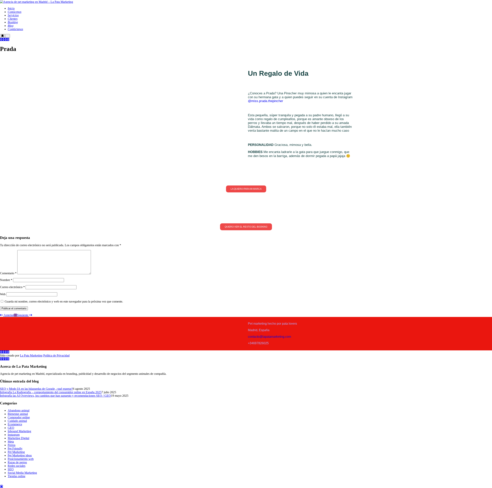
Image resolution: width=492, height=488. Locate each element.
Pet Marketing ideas (20, 455)
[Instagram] (1, 39)
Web (3, 294)
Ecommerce (15, 424)
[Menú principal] (7, 36)
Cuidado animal (17, 420)
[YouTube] (6, 39)
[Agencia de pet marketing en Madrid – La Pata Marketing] (36, 1)
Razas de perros (17, 462)
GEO (11, 427)
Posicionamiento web (21, 459)
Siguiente (23, 315)
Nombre (6, 280)
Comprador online (19, 417)
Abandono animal (18, 410)
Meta (11, 441)
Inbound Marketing (19, 431)
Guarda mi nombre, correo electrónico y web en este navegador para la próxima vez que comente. (64, 301)
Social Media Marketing (22, 472)
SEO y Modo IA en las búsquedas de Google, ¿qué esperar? (36, 388)
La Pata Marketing (31, 355)
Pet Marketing (16, 452)
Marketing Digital (18, 438)
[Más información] (2, 36)
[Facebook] (3, 39)
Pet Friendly (15, 448)
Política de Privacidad (56, 355)
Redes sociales (16, 465)
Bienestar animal (18, 414)
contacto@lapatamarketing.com (269, 336)
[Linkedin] (8, 39)
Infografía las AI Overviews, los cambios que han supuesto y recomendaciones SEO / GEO (55, 395)
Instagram (14, 434)
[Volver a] (15, 315)
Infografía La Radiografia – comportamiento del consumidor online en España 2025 (50, 392)
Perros (11, 445)
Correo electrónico (12, 287)
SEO (11, 469)
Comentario (8, 273)
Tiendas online (16, 476)
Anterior (8, 315)
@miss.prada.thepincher (266, 101)
